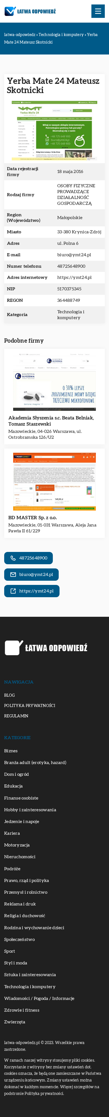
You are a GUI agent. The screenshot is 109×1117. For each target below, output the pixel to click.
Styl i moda (15, 963)
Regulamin (16, 716)
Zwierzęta (14, 1022)
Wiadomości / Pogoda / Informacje (39, 998)
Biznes (11, 751)
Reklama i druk (20, 904)
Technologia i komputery (30, 987)
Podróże (12, 869)
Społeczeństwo (19, 939)
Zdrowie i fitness (21, 1010)
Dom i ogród (16, 774)
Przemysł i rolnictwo (25, 892)
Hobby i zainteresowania (30, 810)
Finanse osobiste (21, 798)
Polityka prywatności (29, 706)
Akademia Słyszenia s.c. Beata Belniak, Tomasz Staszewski (51, 421)
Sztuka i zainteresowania (30, 975)
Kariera (12, 833)
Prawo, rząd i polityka (26, 880)
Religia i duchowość (24, 916)
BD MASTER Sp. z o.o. (32, 517)
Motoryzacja (17, 845)
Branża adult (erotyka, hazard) (35, 762)
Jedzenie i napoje (21, 821)
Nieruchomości (19, 857)
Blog (9, 696)
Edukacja (13, 786)
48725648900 (71, 266)
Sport (9, 951)
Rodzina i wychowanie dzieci (34, 928)
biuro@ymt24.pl (74, 255)
